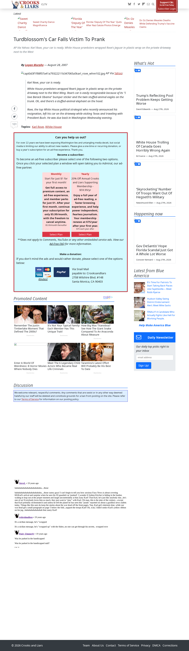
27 (136, 221)
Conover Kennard (144, 259)
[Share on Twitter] (14, 116)
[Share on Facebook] (14, 109)
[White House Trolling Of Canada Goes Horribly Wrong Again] (154, 126)
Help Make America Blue (155, 325)
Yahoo (118, 73)
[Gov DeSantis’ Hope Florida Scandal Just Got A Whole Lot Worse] (154, 230)
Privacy (145, 645)
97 (136, 164)
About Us (98, 645)
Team (86, 645)
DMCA (156, 645)
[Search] (153, 4)
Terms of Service (30, 399)
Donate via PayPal (61, 272)
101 (14, 124)
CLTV (44, 4)
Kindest (43, 279)
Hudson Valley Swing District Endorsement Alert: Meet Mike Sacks (159, 302)
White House (53, 127)
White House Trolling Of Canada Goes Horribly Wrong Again (153, 146)
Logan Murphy (34, 65)
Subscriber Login (167, 8)
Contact (111, 645)
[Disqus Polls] (71, 439)
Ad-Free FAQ (57, 244)
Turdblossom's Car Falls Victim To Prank (59, 39)
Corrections (170, 645)
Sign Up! (143, 365)
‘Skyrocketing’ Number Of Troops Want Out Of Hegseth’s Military (154, 193)
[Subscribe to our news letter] (148, 4)
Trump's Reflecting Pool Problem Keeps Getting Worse (154, 99)
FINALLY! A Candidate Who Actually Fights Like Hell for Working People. (161, 315)
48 (136, 70)
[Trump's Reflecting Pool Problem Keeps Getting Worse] (154, 80)
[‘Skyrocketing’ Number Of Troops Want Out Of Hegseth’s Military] (154, 173)
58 (136, 117)
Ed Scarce (140, 156)
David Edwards (143, 109)
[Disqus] (71, 513)
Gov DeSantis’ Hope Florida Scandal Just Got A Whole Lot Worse (154, 250)
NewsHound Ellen (144, 202)
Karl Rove (38, 127)
